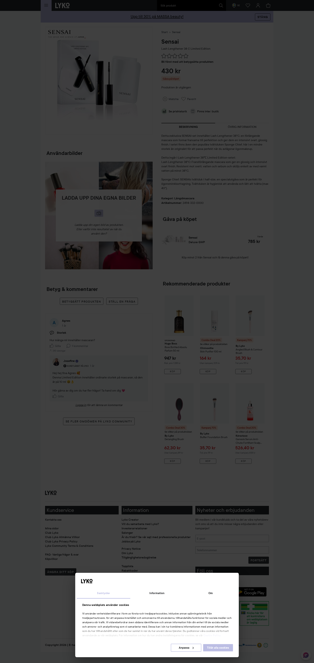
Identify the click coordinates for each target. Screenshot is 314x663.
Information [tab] (156, 593)
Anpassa (184, 647)
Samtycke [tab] (103, 593)
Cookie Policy (212, 635)
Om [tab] (210, 593)
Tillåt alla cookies (218, 647)
